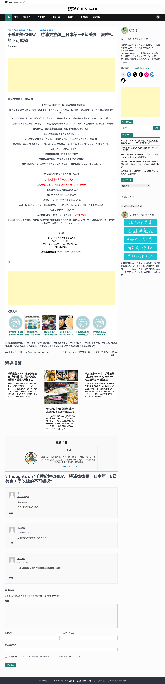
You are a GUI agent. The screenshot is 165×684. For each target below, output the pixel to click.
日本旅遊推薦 (41, 345)
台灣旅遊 (41, 17)
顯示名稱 (9, 633)
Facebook (62, 467)
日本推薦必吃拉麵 (17, 345)
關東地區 (50, 30)
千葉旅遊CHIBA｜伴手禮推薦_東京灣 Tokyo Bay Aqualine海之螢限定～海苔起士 (99, 376)
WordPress (121, 680)
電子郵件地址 (69, 633)
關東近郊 (92, 345)
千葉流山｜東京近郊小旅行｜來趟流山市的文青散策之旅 (61, 410)
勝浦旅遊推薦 (18, 343)
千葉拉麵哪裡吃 (75, 343)
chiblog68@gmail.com (140, 68)
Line (75, 467)
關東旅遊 (83, 345)
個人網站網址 (11, 645)
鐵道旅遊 (75, 345)
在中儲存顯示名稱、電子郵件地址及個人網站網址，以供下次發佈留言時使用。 (45, 656)
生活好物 (84, 17)
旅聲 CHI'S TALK (82, 9)
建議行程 (96, 17)
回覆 (11, 512)
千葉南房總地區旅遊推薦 (40, 343)
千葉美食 (95, 343)
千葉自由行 (105, 343)
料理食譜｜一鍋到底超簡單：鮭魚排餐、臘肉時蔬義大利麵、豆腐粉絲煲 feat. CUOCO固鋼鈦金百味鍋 (140, 164)
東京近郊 (66, 345)
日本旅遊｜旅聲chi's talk (29, 30)
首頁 (16, 17)
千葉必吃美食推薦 (59, 343)
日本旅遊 (26, 17)
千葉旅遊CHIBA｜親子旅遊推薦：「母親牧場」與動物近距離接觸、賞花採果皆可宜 (22, 376)
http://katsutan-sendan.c (68, 251)
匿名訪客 (21, 558)
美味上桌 (56, 17)
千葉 (9, 30)
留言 (8, 601)
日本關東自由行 (54, 345)
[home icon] (8, 17)
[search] (158, 17)
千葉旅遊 (87, 343)
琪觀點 (70, 17)
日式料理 (15, 30)
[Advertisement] (61, 75)
